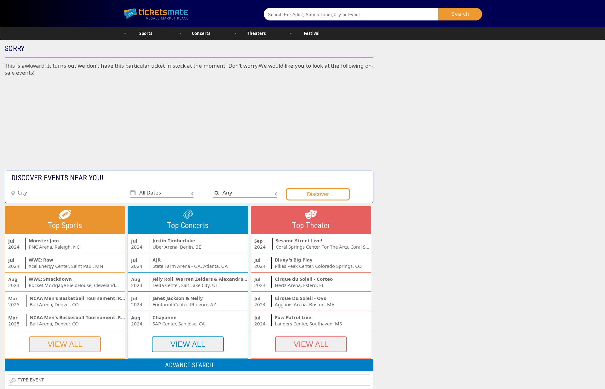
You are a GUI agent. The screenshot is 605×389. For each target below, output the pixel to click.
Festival (312, 33)
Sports (145, 33)
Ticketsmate (186, 13)
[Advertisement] (154, 126)
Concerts (201, 33)
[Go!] (460, 14)
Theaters (256, 33)
